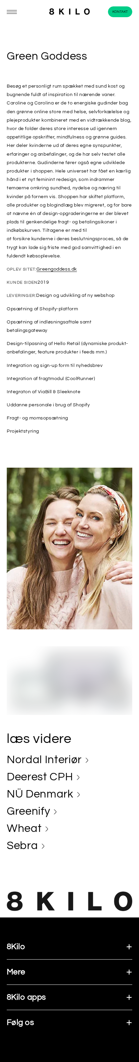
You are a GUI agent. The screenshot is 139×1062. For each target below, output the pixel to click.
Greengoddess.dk (56, 269)
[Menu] (12, 12)
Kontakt (120, 11)
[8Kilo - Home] (69, 12)
